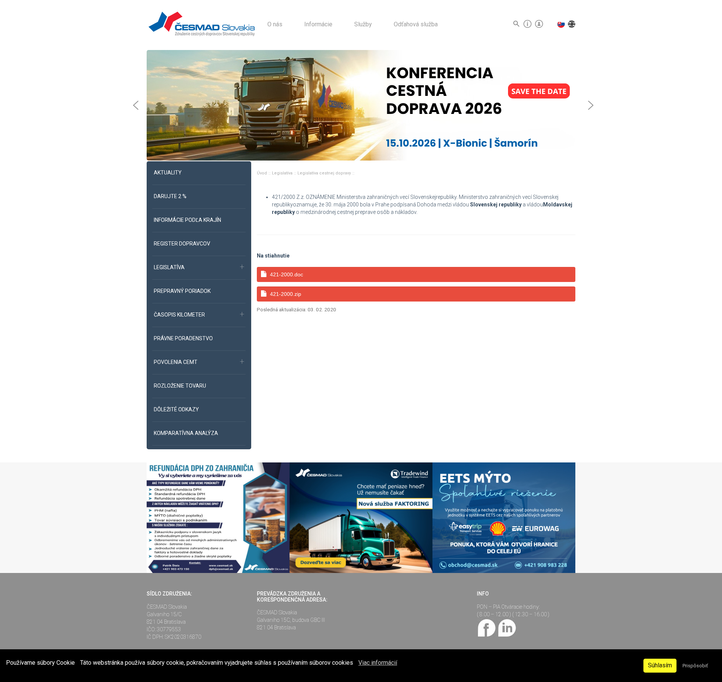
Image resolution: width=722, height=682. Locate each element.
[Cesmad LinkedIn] (506, 627)
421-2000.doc (286, 274)
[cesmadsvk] (487, 627)
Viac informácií (377, 662)
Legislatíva (283, 173)
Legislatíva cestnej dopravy (324, 173)
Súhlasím (660, 665)
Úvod (262, 173)
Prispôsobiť (695, 665)
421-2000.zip (285, 294)
